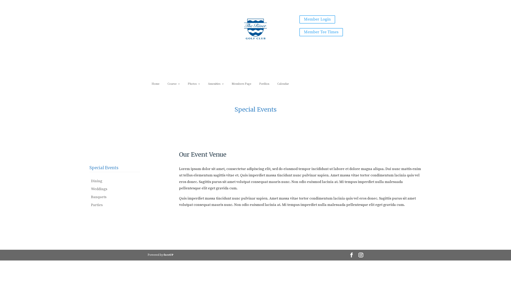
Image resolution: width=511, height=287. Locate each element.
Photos (192, 84)
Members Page (241, 84)
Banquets (98, 197)
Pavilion (264, 84)
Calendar (283, 84)
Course (172, 84)
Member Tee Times (321, 32)
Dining (96, 181)
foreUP (168, 255)
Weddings (99, 189)
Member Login (317, 19)
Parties (97, 205)
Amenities (214, 84)
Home (155, 84)
